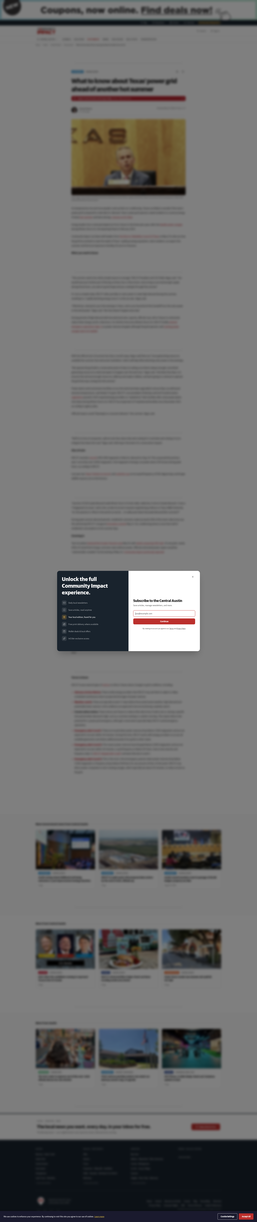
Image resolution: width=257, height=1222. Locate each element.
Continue (164, 621)
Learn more (99, 1216)
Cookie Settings (227, 1216)
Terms (171, 628)
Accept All (246, 1216)
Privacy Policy (181, 628)
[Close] (192, 576)
